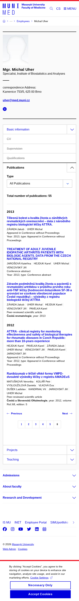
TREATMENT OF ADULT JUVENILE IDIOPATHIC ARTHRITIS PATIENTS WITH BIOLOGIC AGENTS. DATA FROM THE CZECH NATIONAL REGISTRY (39, 254)
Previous (16, 413)
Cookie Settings (39, 577)
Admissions (11, 475)
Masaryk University (23, 544)
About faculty (12, 486)
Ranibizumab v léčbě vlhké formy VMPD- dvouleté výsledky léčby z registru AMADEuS (38, 375)
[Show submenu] (70, 475)
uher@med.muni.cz (16, 100)
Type (10, 176)
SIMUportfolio (59, 522)
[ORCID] (6, 109)
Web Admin (9, 549)
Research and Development (22, 497)
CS (58, 8)
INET (18, 522)
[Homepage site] (24, 9)
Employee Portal (36, 522)
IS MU (7, 522)
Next (65, 413)
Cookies (22, 549)
